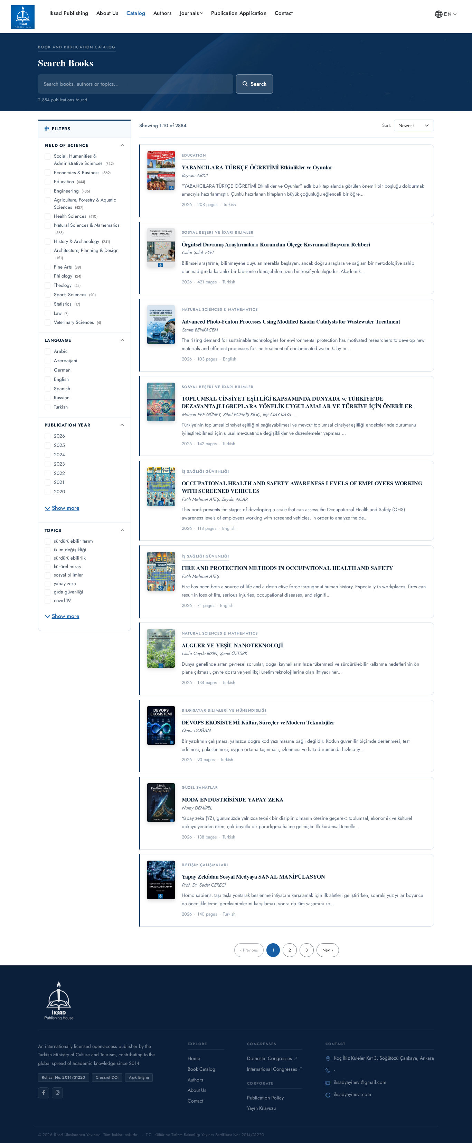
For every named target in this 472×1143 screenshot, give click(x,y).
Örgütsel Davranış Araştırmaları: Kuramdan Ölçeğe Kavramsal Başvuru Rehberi (276, 244)
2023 (59, 463)
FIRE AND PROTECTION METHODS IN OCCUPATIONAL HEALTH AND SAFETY (287, 568)
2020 (59, 491)
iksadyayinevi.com (352, 1094)
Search (258, 84)
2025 (59, 445)
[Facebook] (43, 1092)
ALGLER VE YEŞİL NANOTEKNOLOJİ (232, 645)
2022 (59, 473)
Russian (61, 397)
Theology (67, 285)
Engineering (72, 190)
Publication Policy (265, 1097)
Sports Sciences (75, 294)
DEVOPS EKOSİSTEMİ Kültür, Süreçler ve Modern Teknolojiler (258, 722)
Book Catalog (201, 1069)
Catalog (135, 13)
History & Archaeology (82, 241)
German (62, 369)
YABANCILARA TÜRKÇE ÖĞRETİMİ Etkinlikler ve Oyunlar (257, 167)
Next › (327, 950)
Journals (189, 13)
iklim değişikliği (70, 549)
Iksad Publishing (68, 13)
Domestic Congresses (269, 1058)
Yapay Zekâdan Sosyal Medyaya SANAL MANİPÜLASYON (253, 876)
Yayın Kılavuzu (261, 1108)
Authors (162, 13)
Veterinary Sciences (77, 322)
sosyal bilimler (68, 574)
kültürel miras (67, 566)
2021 (59, 482)
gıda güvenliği (68, 591)
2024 (59, 454)
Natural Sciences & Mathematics (87, 228)
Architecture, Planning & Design (86, 254)
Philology (67, 275)
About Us (107, 13)
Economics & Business (82, 172)
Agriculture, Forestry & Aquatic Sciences (85, 203)
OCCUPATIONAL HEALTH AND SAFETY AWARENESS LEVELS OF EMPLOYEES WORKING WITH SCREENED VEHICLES (302, 487)
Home (194, 1058)
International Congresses (272, 1069)
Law (61, 313)
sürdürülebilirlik (70, 557)
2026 (59, 435)
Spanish (62, 388)
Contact (284, 13)
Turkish (61, 406)
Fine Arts (67, 266)
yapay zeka (65, 583)
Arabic (61, 351)
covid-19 (62, 600)
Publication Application (238, 13)
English (61, 379)
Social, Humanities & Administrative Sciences (84, 159)
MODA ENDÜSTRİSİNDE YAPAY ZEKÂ (233, 799)
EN (447, 14)
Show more (65, 508)
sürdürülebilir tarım (73, 540)
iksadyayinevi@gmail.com (360, 1082)
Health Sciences (75, 216)
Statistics (67, 303)
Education (69, 181)
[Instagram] (57, 1092)
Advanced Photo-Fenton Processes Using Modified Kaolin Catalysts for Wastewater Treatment (291, 321)
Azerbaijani (65, 360)
